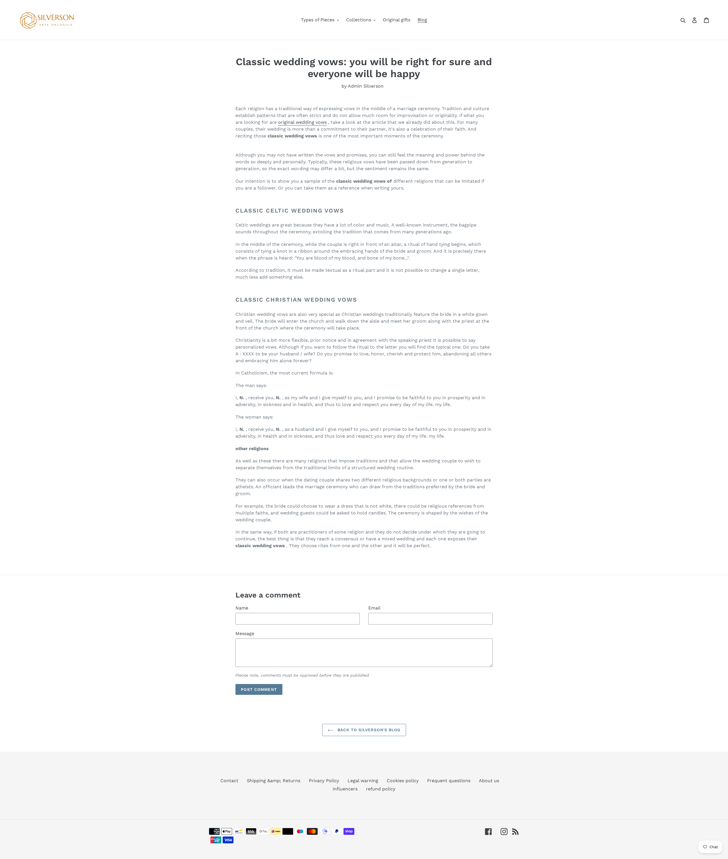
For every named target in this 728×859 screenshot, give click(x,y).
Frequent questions (448, 780)
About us (489, 780)
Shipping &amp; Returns (273, 780)
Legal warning (363, 780)
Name (241, 608)
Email (374, 608)
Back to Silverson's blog (368, 730)
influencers (345, 789)
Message (244, 633)
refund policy (380, 789)
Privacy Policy (324, 780)
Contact (229, 780)
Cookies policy (403, 780)
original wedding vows (302, 122)
